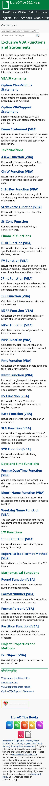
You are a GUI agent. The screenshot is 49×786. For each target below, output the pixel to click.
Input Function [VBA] (17, 539)
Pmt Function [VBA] (16, 360)
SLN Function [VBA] (16, 428)
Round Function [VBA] (18, 579)
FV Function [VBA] (15, 260)
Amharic (27, 18)
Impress (41, 12)
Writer (22, 12)
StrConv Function (14, 221)
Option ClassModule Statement (16, 87)
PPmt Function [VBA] (17, 375)
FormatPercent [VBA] (17, 608)
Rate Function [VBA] (16, 413)
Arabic (38, 18)
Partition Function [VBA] (20, 626)
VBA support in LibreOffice (15, 677)
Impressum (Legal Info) (13, 740)
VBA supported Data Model (16, 686)
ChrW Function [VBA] (17, 171)
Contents (7, 25)
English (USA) (10, 18)
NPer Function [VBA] (17, 325)
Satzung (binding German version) (19, 746)
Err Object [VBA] (13, 655)
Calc (31, 12)
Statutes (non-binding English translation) (22, 743)
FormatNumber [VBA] (17, 594)
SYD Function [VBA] (16, 449)
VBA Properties (9, 682)
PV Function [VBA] (15, 396)
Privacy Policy (32, 740)
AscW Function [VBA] (17, 157)
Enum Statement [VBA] (18, 129)
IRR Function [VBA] (15, 296)
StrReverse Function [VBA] (21, 207)
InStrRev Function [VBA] (19, 189)
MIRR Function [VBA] (17, 310)
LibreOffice (9, 12)
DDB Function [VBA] (16, 243)
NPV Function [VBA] (16, 340)
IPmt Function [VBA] (16, 278)
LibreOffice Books (24, 717)
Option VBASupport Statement (16, 109)
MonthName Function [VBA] (22, 492)
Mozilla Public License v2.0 (24, 754)
